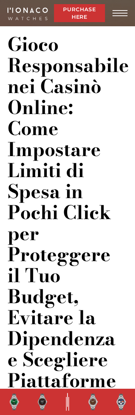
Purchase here (79, 13)
